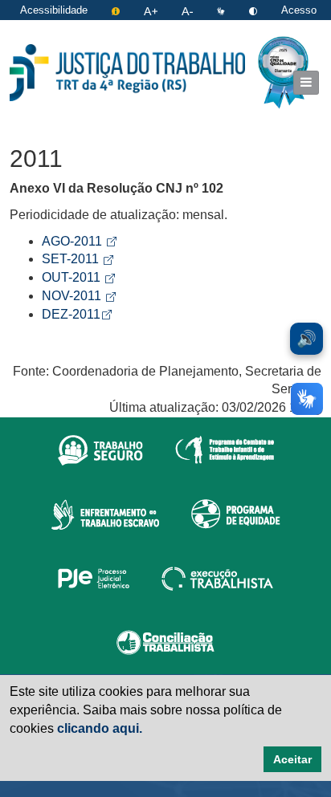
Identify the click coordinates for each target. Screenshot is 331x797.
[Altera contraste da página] (255, 10)
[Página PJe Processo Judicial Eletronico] (93, 578)
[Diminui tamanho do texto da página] (188, 10)
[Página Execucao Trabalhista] (217, 578)
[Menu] (306, 83)
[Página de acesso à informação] (117, 10)
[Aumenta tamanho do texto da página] (152, 10)
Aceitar (292, 759)
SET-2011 (77, 259)
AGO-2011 (79, 241)
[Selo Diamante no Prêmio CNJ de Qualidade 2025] (283, 72)
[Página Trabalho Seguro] (100, 449)
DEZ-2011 (77, 314)
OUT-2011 (78, 277)
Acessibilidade (54, 10)
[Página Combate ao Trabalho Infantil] (224, 449)
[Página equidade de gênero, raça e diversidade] (235, 514)
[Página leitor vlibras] (222, 10)
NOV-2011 (79, 296)
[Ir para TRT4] (127, 72)
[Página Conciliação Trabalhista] (165, 642)
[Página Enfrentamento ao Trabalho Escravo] (105, 514)
